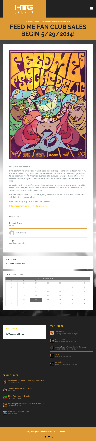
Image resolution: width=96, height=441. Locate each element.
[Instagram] (51, 436)
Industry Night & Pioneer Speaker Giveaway (70, 347)
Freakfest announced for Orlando (20, 388)
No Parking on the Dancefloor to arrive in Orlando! (26, 404)
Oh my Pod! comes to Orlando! (19, 396)
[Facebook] (45, 436)
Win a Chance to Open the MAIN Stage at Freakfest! (26, 381)
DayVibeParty (59, 332)
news (38, 21)
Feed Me (13, 243)
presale (21, 243)
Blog (33, 21)
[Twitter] (48, 436)
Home (28, 21)
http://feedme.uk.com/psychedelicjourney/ (28, 206)
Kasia (57, 355)
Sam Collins (59, 362)
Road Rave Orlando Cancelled (18, 411)
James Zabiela (60, 339)
